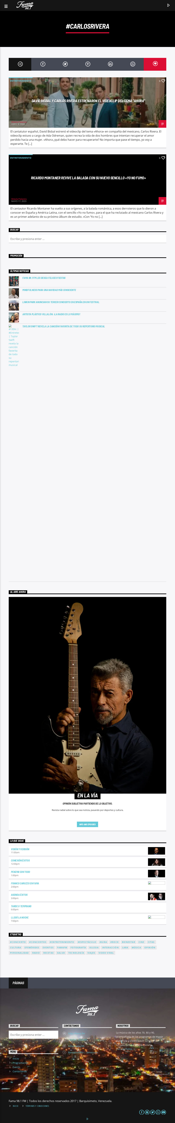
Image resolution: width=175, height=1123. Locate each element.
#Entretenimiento (62, 942)
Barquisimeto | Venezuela (83, 1052)
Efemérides (32, 947)
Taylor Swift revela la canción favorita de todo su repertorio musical (63, 326)
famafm (62, 947)
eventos (48, 947)
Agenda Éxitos (19, 894)
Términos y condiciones (37, 1106)
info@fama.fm (76, 1046)
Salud (61, 952)
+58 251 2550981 (77, 1039)
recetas (48, 952)
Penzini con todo (20, 871)
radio (36, 952)
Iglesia (94, 947)
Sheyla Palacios (19, 121)
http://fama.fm (76, 1033)
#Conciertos (37, 942)
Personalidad (19, 952)
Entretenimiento (20, 80)
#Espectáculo (87, 942)
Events (16, 1067)
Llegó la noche (20, 917)
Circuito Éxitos (124, 1049)
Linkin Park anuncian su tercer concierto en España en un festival (60, 302)
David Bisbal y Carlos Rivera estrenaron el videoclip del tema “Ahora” (88, 101)
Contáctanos (20, 1071)
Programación (21, 1062)
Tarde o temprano (21, 906)
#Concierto (18, 942)
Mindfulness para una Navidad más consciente (49, 289)
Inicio (16, 1058)
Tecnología (76, 952)
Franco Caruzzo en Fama (25, 883)
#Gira (103, 942)
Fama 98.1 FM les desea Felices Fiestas (43, 277)
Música (136, 947)
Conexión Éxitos (20, 860)
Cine (141, 942)
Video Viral (106, 952)
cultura (15, 947)
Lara (125, 947)
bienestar (128, 942)
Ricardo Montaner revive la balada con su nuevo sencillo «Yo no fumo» (88, 178)
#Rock (114, 942)
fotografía (78, 947)
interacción (110, 947)
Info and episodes (87, 824)
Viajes (91, 952)
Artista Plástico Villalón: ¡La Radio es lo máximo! (51, 314)
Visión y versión (20, 849)
